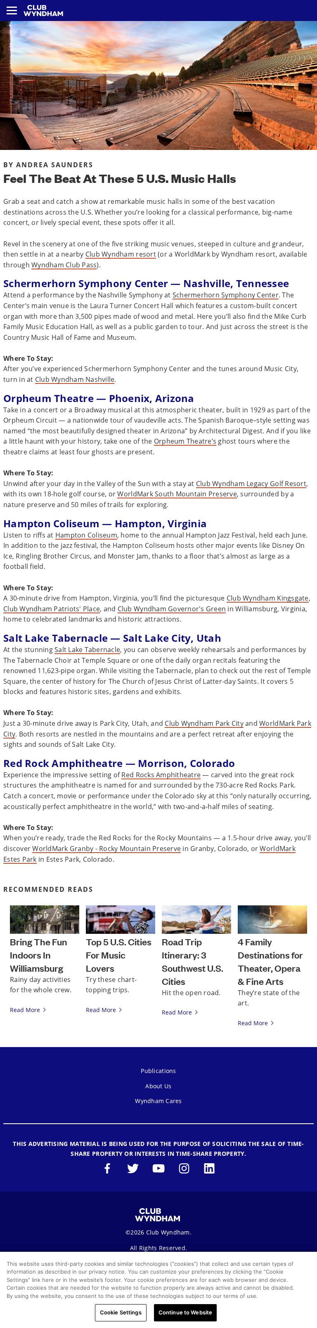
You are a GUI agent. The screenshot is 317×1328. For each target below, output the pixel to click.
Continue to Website (185, 1312)
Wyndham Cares (158, 1101)
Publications (158, 1071)
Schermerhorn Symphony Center (226, 294)
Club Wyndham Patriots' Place (51, 608)
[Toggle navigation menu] (12, 10)
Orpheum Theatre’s (185, 441)
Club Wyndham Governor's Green (172, 608)
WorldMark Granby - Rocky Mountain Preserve (106, 848)
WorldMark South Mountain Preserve (177, 493)
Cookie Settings (121, 1312)
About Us (158, 1086)
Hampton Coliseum (86, 535)
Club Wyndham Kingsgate (268, 598)
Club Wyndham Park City (204, 723)
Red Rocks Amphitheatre (161, 774)
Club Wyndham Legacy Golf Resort (251, 483)
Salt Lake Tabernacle (87, 649)
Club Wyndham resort (120, 254)
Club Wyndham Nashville (75, 379)
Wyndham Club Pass (64, 264)
